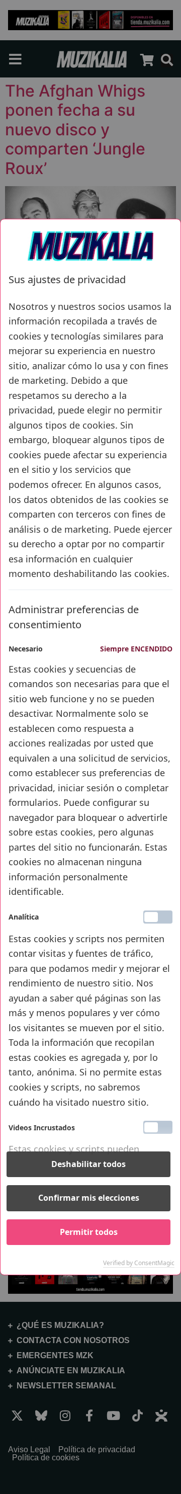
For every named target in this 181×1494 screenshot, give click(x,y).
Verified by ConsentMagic (138, 1263)
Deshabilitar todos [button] (88, 1164)
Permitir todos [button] (89, 1231)
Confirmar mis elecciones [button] (88, 1197)
